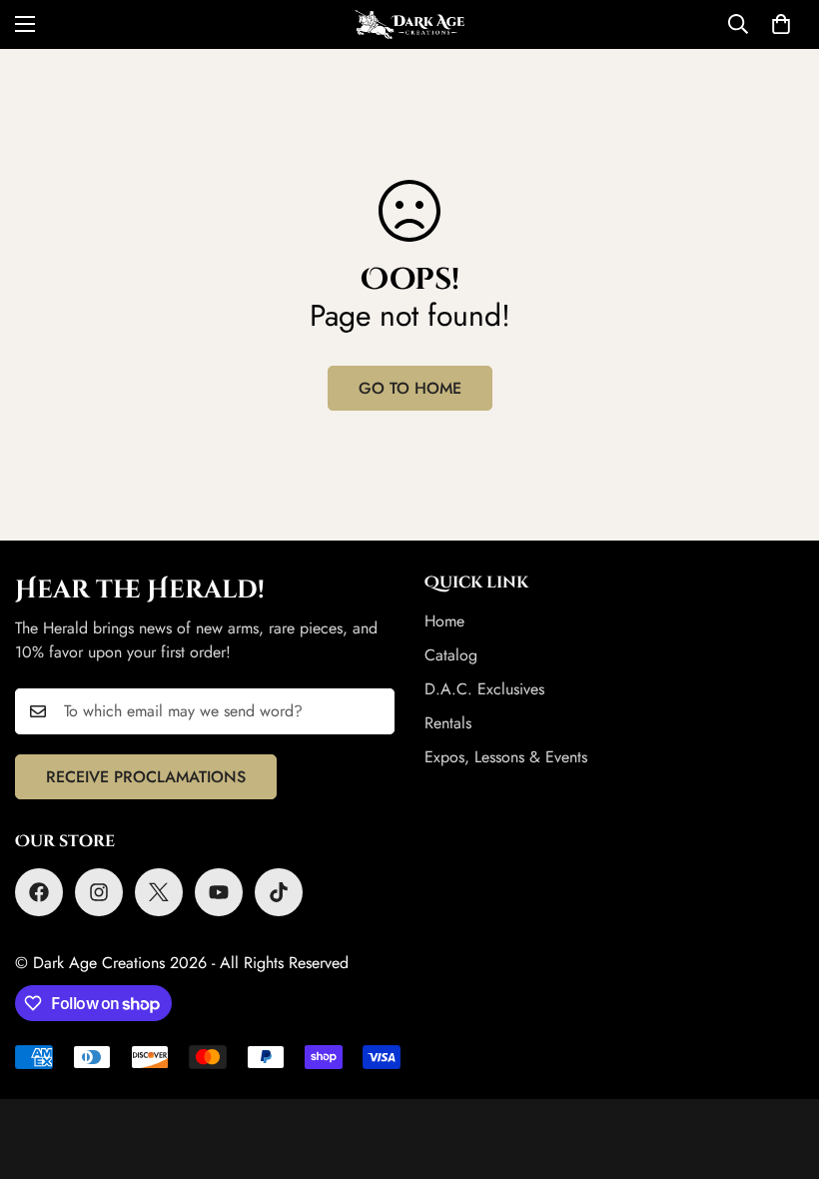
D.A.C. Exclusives (484, 688)
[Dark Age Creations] (409, 24)
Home (444, 620)
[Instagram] (99, 892)
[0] (781, 24)
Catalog (450, 654)
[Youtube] (219, 892)
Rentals (447, 722)
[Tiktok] (279, 892)
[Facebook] (39, 892)
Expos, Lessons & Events (505, 756)
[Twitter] (159, 892)
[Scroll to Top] (780, 1070)
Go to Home (410, 388)
